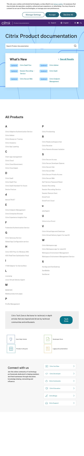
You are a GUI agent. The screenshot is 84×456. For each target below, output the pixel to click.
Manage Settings (33, 15)
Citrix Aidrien (54, 65)
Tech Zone (66, 320)
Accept (52, 15)
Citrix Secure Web (26, 79)
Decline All (68, 15)
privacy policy (58, 4)
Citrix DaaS (53, 71)
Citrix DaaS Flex (25, 65)
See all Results (67, 59)
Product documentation (19, 23)
